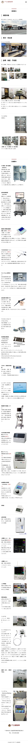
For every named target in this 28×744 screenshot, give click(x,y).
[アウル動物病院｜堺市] (7, 2)
